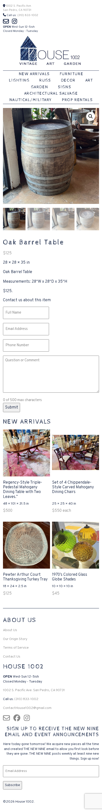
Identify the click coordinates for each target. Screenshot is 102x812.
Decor (68, 80)
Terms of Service (16, 648)
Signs (64, 87)
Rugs (45, 80)
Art (89, 80)
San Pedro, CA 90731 (17, 10)
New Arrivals (34, 74)
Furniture (71, 74)
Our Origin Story (15, 639)
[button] (90, 116)
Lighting (19, 80)
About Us (10, 630)
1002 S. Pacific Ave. (18, 6)
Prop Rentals (77, 100)
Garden (39, 87)
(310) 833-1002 (27, 15)
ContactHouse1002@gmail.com (27, 708)
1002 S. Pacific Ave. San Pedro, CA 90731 (34, 690)
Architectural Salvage (51, 93)
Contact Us (11, 657)
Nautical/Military (30, 100)
